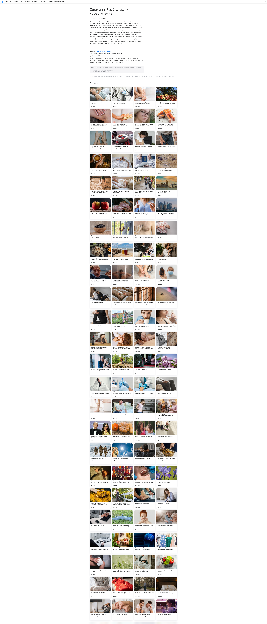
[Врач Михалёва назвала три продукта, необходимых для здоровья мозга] (166, 119)
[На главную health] (7, 1)
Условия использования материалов (222, 623)
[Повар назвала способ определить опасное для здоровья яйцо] (122, 119)
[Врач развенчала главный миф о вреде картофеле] (166, 453)
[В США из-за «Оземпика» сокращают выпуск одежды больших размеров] (166, 543)
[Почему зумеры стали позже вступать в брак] (166, 431)
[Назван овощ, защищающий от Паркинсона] (166, 565)
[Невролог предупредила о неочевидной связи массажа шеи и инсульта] (144, 342)
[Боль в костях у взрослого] (122, 609)
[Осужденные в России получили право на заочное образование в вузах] (144, 297)
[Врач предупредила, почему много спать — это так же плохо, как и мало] (122, 164)
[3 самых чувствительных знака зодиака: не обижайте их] (166, 520)
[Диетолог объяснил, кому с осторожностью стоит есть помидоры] (122, 543)
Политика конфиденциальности (258, 623)
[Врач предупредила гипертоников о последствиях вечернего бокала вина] (166, 409)
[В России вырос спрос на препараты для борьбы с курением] (144, 208)
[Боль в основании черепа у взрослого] (144, 453)
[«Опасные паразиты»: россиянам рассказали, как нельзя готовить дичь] (122, 208)
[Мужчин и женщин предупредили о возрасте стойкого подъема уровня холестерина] (100, 364)
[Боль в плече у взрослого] (166, 498)
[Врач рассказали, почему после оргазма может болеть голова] (100, 186)
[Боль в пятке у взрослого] (144, 498)
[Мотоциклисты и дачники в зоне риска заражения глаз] (122, 320)
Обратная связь (234, 623)
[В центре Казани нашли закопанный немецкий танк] (166, 342)
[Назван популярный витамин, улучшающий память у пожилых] (122, 364)
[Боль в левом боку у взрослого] (122, 409)
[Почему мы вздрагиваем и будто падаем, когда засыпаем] (144, 565)
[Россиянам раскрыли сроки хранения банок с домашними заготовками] (122, 476)
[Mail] (2, 1)
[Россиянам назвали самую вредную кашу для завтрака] (122, 141)
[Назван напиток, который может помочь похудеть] (166, 253)
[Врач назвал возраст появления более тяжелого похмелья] (100, 275)
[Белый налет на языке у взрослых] (144, 520)
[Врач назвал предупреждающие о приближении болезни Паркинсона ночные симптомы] (166, 387)
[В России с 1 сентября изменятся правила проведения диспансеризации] (144, 164)
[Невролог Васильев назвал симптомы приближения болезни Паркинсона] (122, 498)
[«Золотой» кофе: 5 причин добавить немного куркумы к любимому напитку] (100, 498)
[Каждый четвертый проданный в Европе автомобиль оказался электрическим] (100, 543)
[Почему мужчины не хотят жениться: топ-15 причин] (144, 609)
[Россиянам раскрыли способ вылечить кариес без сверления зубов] (144, 476)
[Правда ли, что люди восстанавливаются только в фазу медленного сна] (100, 476)
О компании (6, 623)
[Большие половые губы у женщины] (100, 97)
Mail (2, 623)
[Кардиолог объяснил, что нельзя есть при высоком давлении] (100, 164)
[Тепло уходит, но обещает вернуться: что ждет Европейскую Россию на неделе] (122, 565)
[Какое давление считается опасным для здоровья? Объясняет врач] (122, 97)
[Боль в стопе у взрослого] (144, 275)
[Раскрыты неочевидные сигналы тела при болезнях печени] (144, 97)
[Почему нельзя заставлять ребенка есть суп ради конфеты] (144, 253)
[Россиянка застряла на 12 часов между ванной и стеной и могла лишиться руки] (144, 387)
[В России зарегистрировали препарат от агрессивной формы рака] (122, 387)
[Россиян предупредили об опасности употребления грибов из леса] (100, 253)
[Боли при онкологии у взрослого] (144, 141)
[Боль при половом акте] (100, 297)
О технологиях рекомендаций (244, 623)
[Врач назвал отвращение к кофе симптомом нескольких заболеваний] (144, 320)
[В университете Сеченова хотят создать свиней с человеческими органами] (122, 297)
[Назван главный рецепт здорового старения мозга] (144, 543)
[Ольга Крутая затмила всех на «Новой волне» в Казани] (100, 431)
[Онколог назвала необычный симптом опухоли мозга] (100, 609)
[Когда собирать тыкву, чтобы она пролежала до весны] (122, 431)
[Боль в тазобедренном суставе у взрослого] (166, 141)
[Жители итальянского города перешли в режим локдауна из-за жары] (122, 453)
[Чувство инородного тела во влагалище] (122, 186)
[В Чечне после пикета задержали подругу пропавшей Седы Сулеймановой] (144, 119)
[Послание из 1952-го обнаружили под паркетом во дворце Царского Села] (166, 164)
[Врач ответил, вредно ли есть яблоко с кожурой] (100, 208)
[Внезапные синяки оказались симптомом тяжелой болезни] (100, 119)
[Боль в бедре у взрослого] (100, 320)
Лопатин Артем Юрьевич (103, 51)
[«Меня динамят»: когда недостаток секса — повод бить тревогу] (166, 587)
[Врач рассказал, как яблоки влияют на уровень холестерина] (166, 97)
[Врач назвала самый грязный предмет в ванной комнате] (122, 275)
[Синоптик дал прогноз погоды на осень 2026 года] (144, 186)
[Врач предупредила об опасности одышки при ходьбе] (144, 587)
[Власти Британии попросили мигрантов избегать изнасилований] (166, 186)
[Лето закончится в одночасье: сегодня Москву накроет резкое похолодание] (166, 208)
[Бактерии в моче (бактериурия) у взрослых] (100, 565)
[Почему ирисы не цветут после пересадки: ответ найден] (166, 476)
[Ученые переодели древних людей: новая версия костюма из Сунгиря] (100, 453)
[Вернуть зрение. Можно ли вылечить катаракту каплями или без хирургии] (122, 342)
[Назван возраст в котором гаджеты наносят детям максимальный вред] (166, 609)
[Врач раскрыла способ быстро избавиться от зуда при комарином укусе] (166, 297)
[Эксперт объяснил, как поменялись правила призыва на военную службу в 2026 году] (144, 364)
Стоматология (101, 5)
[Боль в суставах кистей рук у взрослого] (166, 231)
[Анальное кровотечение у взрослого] (100, 587)
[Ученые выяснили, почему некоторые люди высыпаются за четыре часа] (100, 387)
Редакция (212, 623)
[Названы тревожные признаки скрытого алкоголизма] (100, 342)
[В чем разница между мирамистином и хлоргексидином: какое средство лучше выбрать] (166, 275)
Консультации (93, 5)
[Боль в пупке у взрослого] (144, 409)
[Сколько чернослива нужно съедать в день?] (100, 231)
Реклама (12, 623)
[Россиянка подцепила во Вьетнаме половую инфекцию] (122, 231)
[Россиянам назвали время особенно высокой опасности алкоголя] (122, 253)
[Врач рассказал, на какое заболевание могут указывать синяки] (100, 141)
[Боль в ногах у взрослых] (100, 409)
